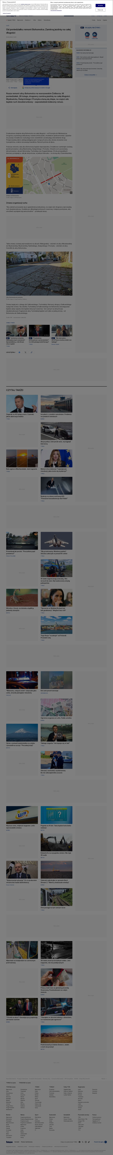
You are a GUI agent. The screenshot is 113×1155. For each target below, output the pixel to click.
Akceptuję (100, 5)
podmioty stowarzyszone (25, 4)
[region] (56, 8)
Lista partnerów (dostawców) (56, 10)
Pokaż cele (100, 10)
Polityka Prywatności (7, 13)
